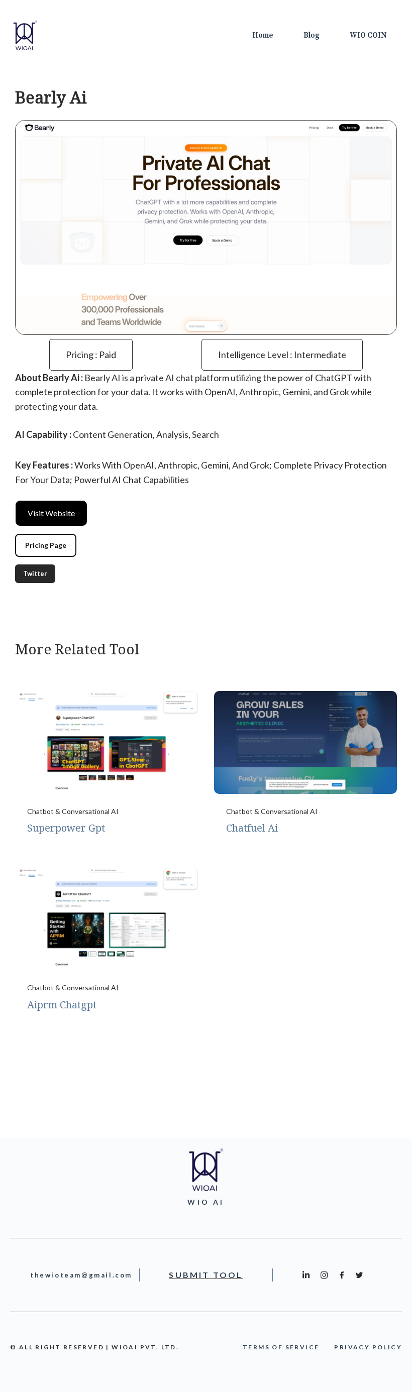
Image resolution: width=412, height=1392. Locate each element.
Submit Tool (206, 1275)
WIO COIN (368, 35)
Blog (311, 35)
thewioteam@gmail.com (81, 1275)
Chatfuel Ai (252, 828)
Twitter (35, 573)
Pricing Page (45, 545)
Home (262, 35)
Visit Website (51, 513)
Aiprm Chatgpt (61, 1004)
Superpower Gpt (66, 828)
